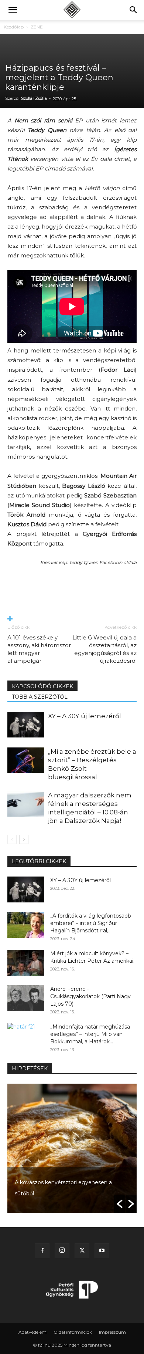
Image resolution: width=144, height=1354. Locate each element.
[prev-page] (12, 839)
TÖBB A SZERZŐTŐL (40, 696)
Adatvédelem (32, 1332)
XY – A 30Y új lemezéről (84, 716)
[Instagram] (62, 1250)
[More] (72, 619)
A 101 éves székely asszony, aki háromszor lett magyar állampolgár (39, 649)
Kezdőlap (14, 27)
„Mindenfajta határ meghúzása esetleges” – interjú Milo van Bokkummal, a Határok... (90, 1034)
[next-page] (23, 839)
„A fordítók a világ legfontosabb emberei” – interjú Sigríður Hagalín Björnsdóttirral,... (90, 923)
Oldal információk (73, 1332)
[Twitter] (82, 1250)
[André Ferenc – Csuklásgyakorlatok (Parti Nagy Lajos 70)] (25, 998)
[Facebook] (42, 1250)
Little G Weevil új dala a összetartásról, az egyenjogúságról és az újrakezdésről (104, 649)
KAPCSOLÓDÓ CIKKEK (42, 686)
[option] (72, 1148)
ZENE (37, 27)
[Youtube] (102, 1250)
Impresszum (112, 1332)
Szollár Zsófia (34, 98)
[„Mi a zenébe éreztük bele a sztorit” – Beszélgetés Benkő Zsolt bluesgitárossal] (25, 760)
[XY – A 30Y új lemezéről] (25, 724)
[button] (12, 10)
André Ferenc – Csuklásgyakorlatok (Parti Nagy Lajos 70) (90, 996)
